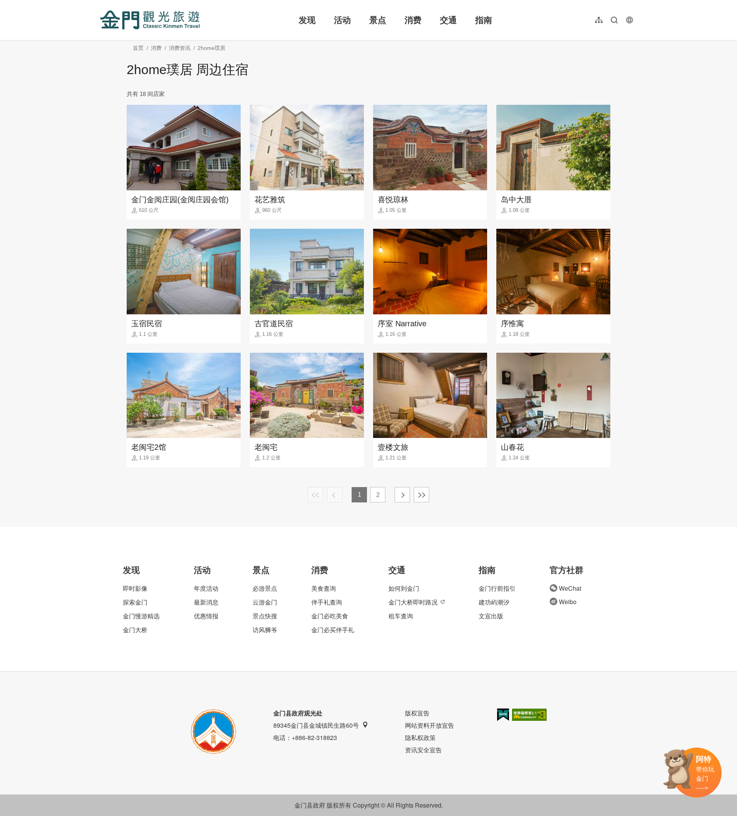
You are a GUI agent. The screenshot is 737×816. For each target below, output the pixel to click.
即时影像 (135, 588)
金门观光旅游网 (150, 20)
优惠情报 (206, 615)
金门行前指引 (497, 588)
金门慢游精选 (141, 615)
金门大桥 (135, 629)
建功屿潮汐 (494, 602)
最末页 (421, 494)
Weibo (568, 601)
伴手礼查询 (326, 602)
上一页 (334, 494)
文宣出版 (491, 615)
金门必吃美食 (329, 615)
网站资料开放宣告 (429, 725)
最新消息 (206, 602)
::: (102, 4)
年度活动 (206, 588)
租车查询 (400, 615)
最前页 (315, 494)
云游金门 (265, 602)
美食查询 (323, 588)
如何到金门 (403, 588)
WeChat (570, 588)
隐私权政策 (420, 737)
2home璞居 (211, 48)
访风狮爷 (265, 629)
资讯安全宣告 (423, 749)
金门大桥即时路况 (413, 602)
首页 (138, 48)
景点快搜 (265, 615)
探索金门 (135, 602)
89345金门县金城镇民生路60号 (316, 725)
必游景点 (265, 588)
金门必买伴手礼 (332, 629)
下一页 (402, 494)
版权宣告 (417, 713)
